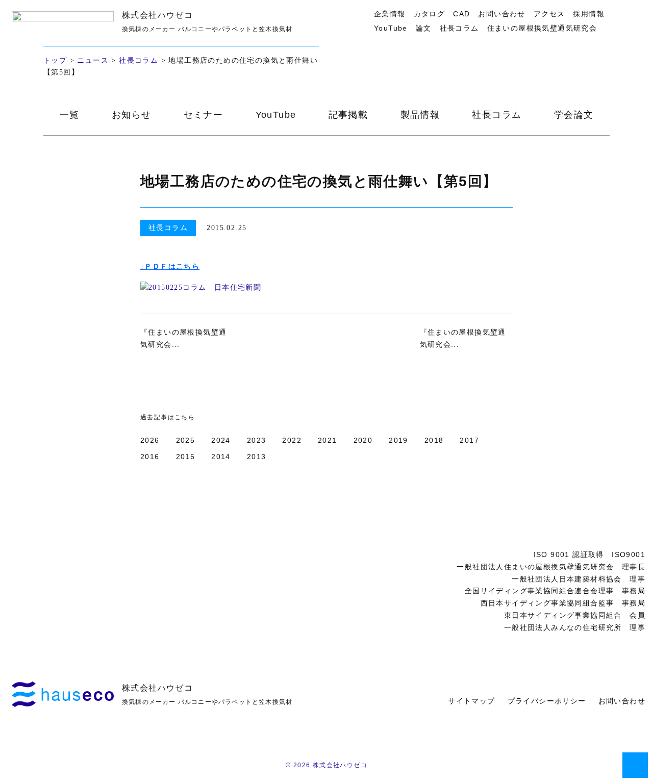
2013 (256, 456)
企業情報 (390, 14)
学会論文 (574, 115)
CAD (461, 14)
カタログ (429, 14)
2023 (256, 440)
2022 (292, 440)
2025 (185, 440)
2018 (434, 440)
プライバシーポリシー (547, 701)
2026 (150, 440)
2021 (327, 440)
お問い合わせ (501, 14)
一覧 (70, 115)
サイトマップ (471, 701)
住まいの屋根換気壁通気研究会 (542, 28)
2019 (398, 440)
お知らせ (132, 115)
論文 (424, 28)
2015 (185, 456)
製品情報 (420, 115)
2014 (221, 456)
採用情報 (589, 14)
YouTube (391, 28)
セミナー (203, 115)
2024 (221, 440)
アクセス (549, 14)
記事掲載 (348, 115)
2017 (469, 440)
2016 (150, 456)
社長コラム (459, 28)
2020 (363, 440)
